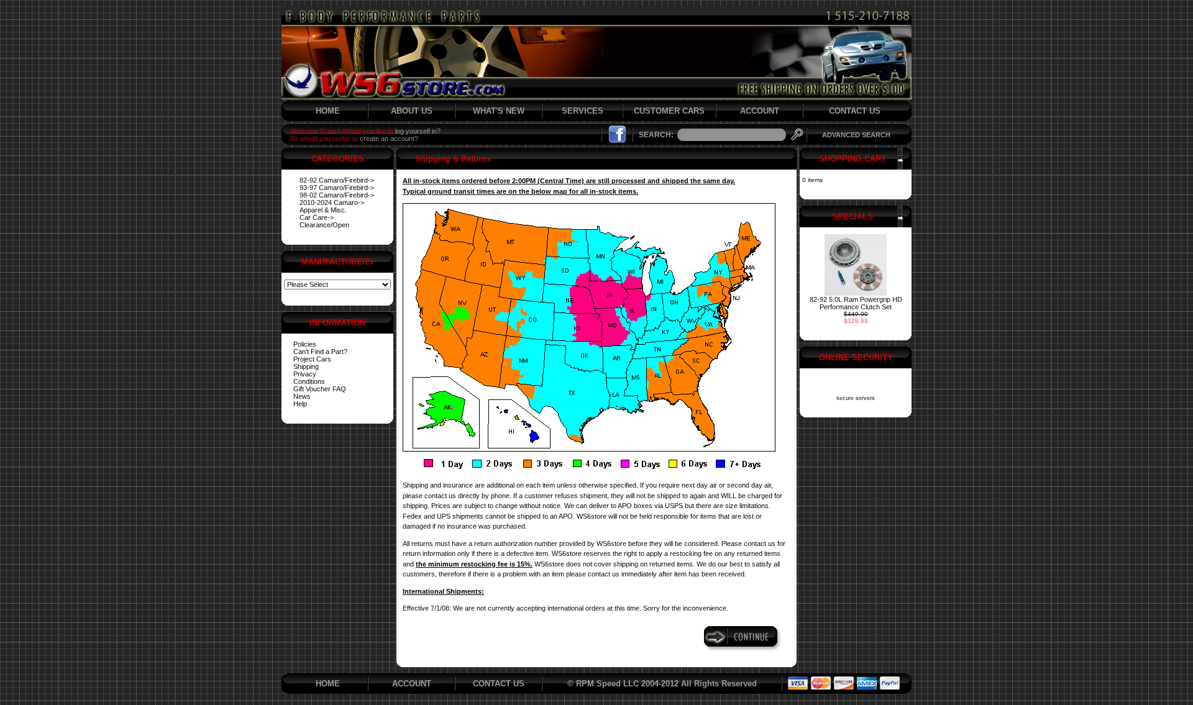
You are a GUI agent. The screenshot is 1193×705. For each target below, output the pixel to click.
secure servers (855, 398)
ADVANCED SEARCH (856, 135)
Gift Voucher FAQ (319, 389)
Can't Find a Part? (320, 351)
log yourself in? (418, 131)
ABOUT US (411, 111)
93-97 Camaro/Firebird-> (336, 187)
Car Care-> (316, 217)
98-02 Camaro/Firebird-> (336, 195)
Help (300, 403)
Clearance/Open (324, 225)
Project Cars (312, 359)
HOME (328, 111)
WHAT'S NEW (498, 111)
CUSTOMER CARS (669, 111)
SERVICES (582, 111)
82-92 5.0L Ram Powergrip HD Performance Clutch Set (856, 303)
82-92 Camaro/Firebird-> (336, 180)
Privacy (304, 374)
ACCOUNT (759, 111)
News (302, 396)
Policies (304, 344)
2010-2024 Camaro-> (331, 202)
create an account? (389, 138)
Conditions (309, 381)
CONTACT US (854, 111)
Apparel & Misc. (323, 210)
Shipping (306, 366)
